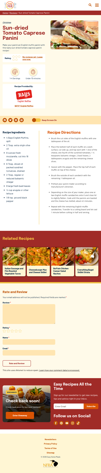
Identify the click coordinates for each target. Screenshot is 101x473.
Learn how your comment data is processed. (59, 370)
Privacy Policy (50, 443)
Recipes (13, 12)
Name (6, 337)
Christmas (7, 22)
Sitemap (50, 452)
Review (7, 302)
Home (5, 12)
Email (6, 348)
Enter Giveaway (20, 415)
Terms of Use (50, 448)
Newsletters (50, 439)
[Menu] (97, 5)
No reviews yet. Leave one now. (32, 58)
